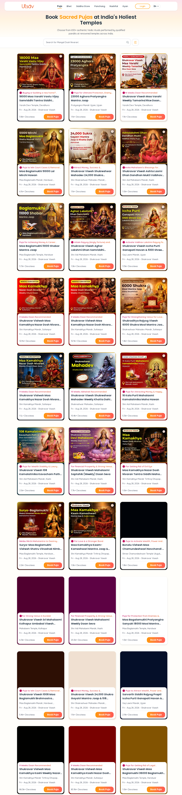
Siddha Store (83, 6)
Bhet (69, 6)
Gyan (125, 6)
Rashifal (114, 6)
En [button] (155, 6)
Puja (59, 6)
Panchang (99, 6)
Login (142, 6)
